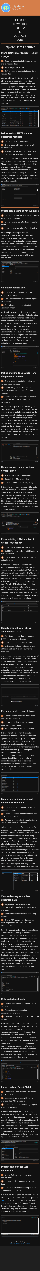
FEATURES (20, 20)
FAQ (20, 32)
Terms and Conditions (16, 1243)
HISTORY (20, 28)
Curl (2, 1200)
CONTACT (20, 35)
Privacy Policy (26, 1243)
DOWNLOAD (20, 24)
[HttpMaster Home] (13, 8)
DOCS (20, 39)
